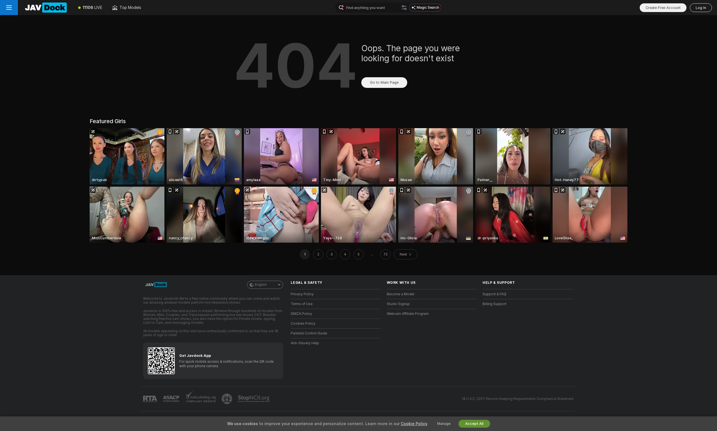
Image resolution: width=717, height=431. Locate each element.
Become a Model (400, 294)
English (261, 285)
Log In (701, 8)
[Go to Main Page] (45, 7)
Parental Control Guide (309, 333)
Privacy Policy (302, 294)
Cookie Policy (414, 423)
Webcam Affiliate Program (408, 314)
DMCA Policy (301, 314)
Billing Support (494, 304)
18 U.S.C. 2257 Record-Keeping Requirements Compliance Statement (518, 399)
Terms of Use (302, 304)
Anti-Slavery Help (305, 343)
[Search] (404, 7)
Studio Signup (398, 304)
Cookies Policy (303, 323)
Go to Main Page (384, 82)
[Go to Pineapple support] (227, 398)
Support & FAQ (494, 294)
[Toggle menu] (9, 7)
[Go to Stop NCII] (254, 398)
